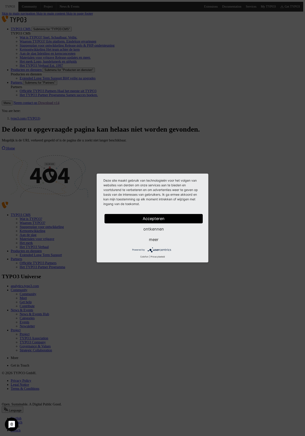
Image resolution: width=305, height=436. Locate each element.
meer (154, 239)
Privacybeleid (157, 256)
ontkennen (153, 229)
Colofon (144, 256)
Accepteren (154, 218)
